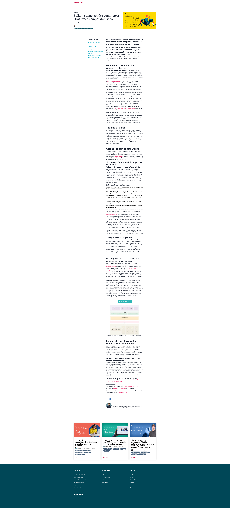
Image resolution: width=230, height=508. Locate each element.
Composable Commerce (88, 28)
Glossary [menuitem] (104, 487)
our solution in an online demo (114, 381)
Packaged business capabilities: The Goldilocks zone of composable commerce (86, 443)
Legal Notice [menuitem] (76, 496)
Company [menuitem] (132, 474)
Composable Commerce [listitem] (79, 454)
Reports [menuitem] (103, 485)
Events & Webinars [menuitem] (134, 485)
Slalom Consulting (122, 392)
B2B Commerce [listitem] (87, 452)
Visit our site (135, 379)
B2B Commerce (79, 28)
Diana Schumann (137, 450)
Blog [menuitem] (103, 474)
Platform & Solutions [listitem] (79, 452)
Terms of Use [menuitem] (90, 496)
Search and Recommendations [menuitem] (80, 479)
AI (74, 28)
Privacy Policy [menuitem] (83, 496)
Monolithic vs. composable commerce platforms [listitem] (94, 43)
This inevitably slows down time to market (124, 108)
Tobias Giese (108, 446)
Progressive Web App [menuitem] (78, 485)
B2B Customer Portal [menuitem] (78, 487)
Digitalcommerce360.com (119, 388)
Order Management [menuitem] (78, 477)
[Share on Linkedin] (110, 399)
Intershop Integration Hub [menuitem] (80, 482)
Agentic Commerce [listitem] (142, 454)
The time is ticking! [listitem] (92, 46)
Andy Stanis (116, 56)
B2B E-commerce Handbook (131, 386)
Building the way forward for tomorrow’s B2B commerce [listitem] (94, 56)
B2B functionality (119, 156)
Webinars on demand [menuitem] (106, 479)
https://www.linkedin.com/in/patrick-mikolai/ (127, 410)
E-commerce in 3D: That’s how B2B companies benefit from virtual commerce (114, 442)
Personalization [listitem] (88, 450)
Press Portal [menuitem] (132, 479)
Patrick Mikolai (78, 25)
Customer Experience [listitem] (79, 450)
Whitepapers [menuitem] (105, 482)
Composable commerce (113, 81)
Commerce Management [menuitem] (79, 474)
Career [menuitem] (131, 477)
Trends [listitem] (122, 448)
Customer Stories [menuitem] (106, 477)
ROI (137, 141)
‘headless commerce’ (111, 214)
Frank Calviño (80, 448)
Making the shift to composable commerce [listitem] (95, 52)
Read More (77, 457)
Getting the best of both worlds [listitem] (95, 49)
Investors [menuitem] (132, 482)
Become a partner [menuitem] (134, 487)
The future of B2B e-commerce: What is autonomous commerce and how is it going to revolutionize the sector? (142, 444)
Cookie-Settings (91, 498)
